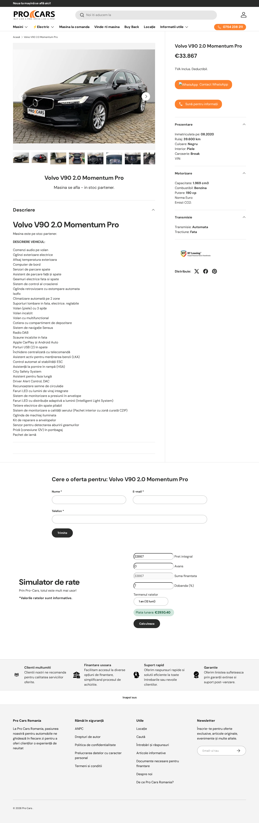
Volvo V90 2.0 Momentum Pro (41, 37)
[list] (84, 96)
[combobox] (146, 14)
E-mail (137, 491)
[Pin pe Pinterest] (214, 271)
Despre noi (144, 774)
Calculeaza (146, 623)
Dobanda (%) (184, 586)
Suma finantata (185, 576)
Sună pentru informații (201, 104)
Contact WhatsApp (214, 84)
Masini (18, 27)
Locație (149, 27)
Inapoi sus (130, 697)
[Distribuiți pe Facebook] (205, 271)
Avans (178, 566)
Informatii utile (172, 27)
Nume (56, 491)
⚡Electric (41, 27)
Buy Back (131, 27)
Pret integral (183, 556)
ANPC (79, 729)
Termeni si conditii (88, 766)
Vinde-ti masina (107, 27)
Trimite (62, 533)
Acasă (16, 37)
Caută (140, 737)
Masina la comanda (74, 27)
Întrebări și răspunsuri (152, 745)
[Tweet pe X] (196, 271)
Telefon (57, 511)
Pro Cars (27, 808)
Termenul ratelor (146, 594)
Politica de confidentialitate (95, 745)
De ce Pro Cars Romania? (155, 782)
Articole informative (151, 753)
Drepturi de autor (88, 737)
